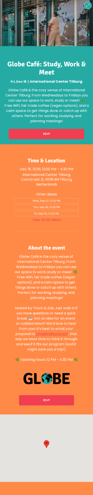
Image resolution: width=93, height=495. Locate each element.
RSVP (46, 134)
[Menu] (88, 5)
